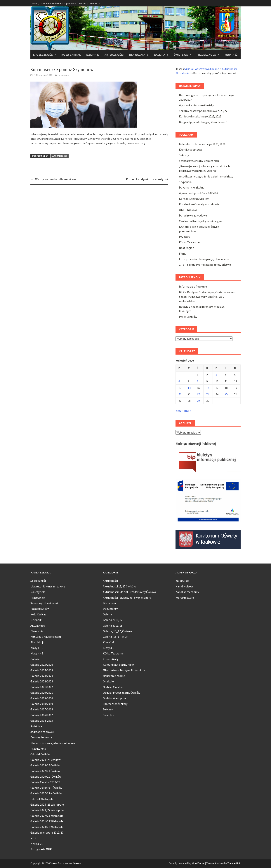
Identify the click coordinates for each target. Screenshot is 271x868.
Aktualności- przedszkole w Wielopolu (127, 597)
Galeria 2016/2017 (41, 715)
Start (34, 3)
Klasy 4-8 (108, 648)
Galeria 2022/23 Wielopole (46, 816)
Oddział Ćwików (40, 754)
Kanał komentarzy (187, 592)
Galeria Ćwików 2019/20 (45, 782)
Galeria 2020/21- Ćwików (45, 776)
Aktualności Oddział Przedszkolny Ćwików (129, 592)
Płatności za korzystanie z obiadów (52, 743)
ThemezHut (233, 863)
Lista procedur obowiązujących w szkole (204, 259)
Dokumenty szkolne (51, 3)
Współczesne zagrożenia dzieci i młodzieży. (206, 176)
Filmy (182, 253)
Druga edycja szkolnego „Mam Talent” (203, 122)
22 (198, 394)
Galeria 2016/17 (112, 620)
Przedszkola (206, 55)
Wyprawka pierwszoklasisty (196, 105)
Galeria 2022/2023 (41, 681)
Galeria (159, 55)
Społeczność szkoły (115, 704)
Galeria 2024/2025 (41, 670)
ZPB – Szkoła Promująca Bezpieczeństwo (205, 264)
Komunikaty (110, 659)
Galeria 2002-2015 (41, 720)
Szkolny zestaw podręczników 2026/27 (203, 111)
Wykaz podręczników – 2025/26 (198, 193)
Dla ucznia (137, 55)
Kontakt (94, 3)
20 (179, 394)
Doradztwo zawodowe (193, 215)
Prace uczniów (188, 316)
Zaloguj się (182, 580)
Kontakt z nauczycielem (194, 198)
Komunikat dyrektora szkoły (144, 179)
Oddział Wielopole (41, 799)
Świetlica (181, 55)
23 (207, 394)
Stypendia (185, 182)
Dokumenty (110, 608)
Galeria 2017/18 (112, 625)
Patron (82, 3)
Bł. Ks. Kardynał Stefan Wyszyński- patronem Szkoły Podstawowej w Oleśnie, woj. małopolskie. (207, 296)
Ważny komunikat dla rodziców (55, 179)
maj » (187, 410)
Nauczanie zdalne (114, 676)
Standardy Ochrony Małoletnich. (199, 161)
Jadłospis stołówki (42, 732)
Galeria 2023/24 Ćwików (45, 765)
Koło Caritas (71, 55)
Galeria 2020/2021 (41, 692)
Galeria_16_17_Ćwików (117, 631)
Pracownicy (37, 597)
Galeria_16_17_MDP (115, 636)
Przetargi (185, 236)
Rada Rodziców (39, 608)
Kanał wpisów (184, 586)
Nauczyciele (37, 592)
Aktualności (114, 55)
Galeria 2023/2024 (41, 676)
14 (189, 388)
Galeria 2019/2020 (41, 698)
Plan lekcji (37, 642)
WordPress (198, 863)
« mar (179, 410)
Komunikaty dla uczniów (118, 664)
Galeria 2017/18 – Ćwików (46, 793)
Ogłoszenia (70, 3)
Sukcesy (184, 155)
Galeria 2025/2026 (41, 664)
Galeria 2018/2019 (41, 704)
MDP (228, 55)
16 (207, 388)
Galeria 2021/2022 (41, 687)
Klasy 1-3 (108, 642)
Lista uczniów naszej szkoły (47, 586)
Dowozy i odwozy (41, 737)
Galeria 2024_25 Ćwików (45, 760)
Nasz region (186, 248)
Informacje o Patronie (193, 286)
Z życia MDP (37, 844)
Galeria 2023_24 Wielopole (47, 810)
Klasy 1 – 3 (36, 648)
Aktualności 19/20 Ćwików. (119, 586)
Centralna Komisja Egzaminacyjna (200, 221)
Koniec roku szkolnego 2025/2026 (200, 116)
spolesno (64, 75)
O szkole (108, 681)
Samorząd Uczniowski (44, 603)
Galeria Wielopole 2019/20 (46, 832)
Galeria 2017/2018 (41, 709)
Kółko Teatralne (189, 242)
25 (226, 394)
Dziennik (92, 55)
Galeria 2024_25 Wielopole (47, 804)
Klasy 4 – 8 (36, 653)
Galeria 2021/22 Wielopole (46, 821)
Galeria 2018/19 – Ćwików (46, 788)
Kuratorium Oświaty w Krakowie (199, 204)
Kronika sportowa (190, 149)
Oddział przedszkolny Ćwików (121, 692)
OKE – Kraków (188, 210)
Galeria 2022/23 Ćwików (45, 771)
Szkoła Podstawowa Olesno (65, 863)
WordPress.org (185, 597)
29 (198, 400)
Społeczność (43, 55)
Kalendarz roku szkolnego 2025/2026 (202, 144)
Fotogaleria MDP (41, 849)
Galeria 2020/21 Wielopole (46, 827)
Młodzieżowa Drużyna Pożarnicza (124, 670)
